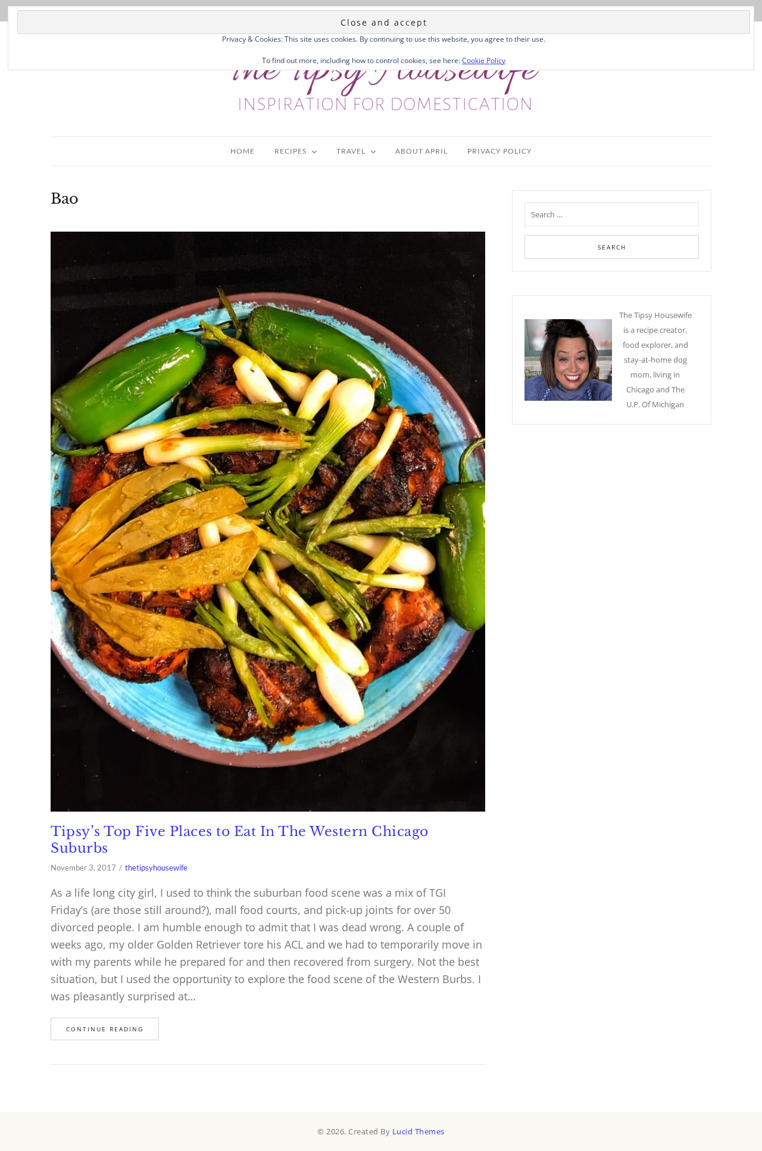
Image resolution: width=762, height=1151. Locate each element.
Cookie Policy (483, 60)
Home (242, 150)
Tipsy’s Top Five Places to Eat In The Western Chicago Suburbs (240, 840)
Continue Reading (104, 1029)
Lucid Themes (418, 1131)
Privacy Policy (499, 150)
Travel (351, 150)
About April (421, 150)
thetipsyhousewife (156, 867)
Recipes (290, 150)
